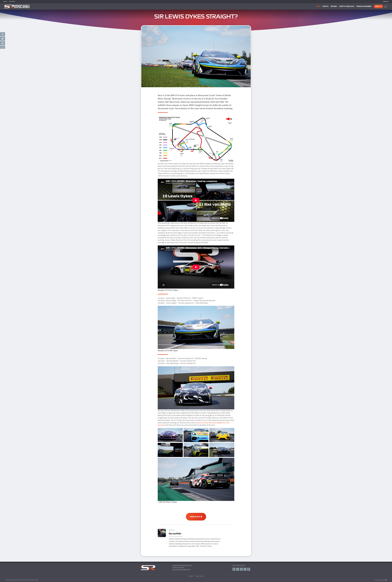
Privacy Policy (199, 576)
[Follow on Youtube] (234, 569)
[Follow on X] (245, 569)
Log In (5, 1)
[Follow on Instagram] (241, 569)
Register (12, 1)
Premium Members (363, 6)
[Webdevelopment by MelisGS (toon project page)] (386, 580)
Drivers (334, 6)
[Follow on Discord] (248, 569)
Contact (386, 1)
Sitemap (191, 576)
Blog (318, 6)
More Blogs (195, 517)
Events (325, 6)
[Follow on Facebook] (237, 569)
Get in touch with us (239, 565)
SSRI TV (378, 6)
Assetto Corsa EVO (346, 6)
